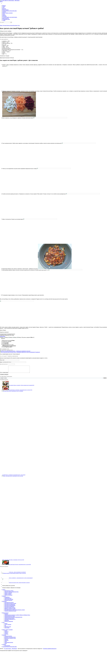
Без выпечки (7, 645)
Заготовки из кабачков (9, 606)
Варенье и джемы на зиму (10, 608)
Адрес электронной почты (5, 362)
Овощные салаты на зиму (9, 607)
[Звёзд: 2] (6, 337)
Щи (5, 625)
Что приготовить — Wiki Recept (10, 648)
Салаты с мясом (7, 593)
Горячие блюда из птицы (9, 616)
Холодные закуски (8, 600)
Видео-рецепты (5, 18)
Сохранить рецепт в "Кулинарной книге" (7, 334)
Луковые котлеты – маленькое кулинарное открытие (19, 351)
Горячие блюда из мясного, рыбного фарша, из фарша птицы (17, 615)
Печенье (6, 639)
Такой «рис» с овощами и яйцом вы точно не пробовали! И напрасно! (25, 352)
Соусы (3, 14)
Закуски (4, 5)
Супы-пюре (6, 627)
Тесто (5, 643)
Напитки (4, 15)
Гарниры (6, 613)
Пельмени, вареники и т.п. (9, 619)
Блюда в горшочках (8, 621)
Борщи (5, 623)
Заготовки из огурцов (9, 602)
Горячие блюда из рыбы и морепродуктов (13, 617)
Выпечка (4, 8)
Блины (5, 630)
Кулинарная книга (6, 19)
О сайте (3, 20)
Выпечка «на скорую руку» (10, 637)
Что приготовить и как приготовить (9, 17)
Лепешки (6, 631)
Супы (3, 7)
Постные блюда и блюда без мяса (9, 10)
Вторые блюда (5, 9)
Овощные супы (7, 626)
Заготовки (4, 16)
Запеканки (6, 620)
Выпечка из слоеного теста (10, 638)
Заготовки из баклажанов (9, 605)
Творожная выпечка (8, 642)
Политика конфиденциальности (49, 648)
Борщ (1, 25)
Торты (5, 641)
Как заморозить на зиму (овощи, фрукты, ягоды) (14, 609)
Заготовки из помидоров (9, 604)
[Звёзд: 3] (11, 337)
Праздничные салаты (8, 590)
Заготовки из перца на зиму (10, 603)
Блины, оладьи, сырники (7, 12)
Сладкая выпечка (8, 636)
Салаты (3, 6)
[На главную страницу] (53, 0)
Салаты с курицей (8, 592)
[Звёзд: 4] (15, 337)
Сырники (6, 633)
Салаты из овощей (8, 595)
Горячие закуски (7, 598)
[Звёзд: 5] (19, 337)
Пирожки (6, 640)
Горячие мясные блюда (9, 618)
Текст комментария (4, 372)
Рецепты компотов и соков (10, 610)
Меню (1, 1)
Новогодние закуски (8, 599)
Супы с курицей (7, 624)
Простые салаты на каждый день (11, 591)
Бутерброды (7, 597)
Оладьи (6, 632)
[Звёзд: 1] (2, 337)
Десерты (4, 11)
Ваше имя (2, 360)
